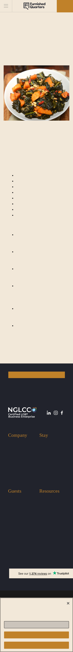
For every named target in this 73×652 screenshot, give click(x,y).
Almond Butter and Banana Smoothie (31, 357)
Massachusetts (48, 454)
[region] (36, 625)
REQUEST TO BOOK (36, 374)
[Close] (68, 603)
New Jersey (46, 448)
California (45, 460)
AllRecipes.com (33, 144)
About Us (14, 442)
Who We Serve (17, 454)
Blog (42, 498)
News (42, 504)
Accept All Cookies (36, 645)
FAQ (42, 510)
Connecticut (47, 466)
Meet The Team (18, 448)
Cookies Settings (36, 624)
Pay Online (46, 516)
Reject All (36, 634)
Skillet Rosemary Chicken (29, 351)
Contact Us (15, 460)
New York (45, 442)
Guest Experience (19, 498)
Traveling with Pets (20, 504)
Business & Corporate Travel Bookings (50, 476)
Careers (13, 466)
